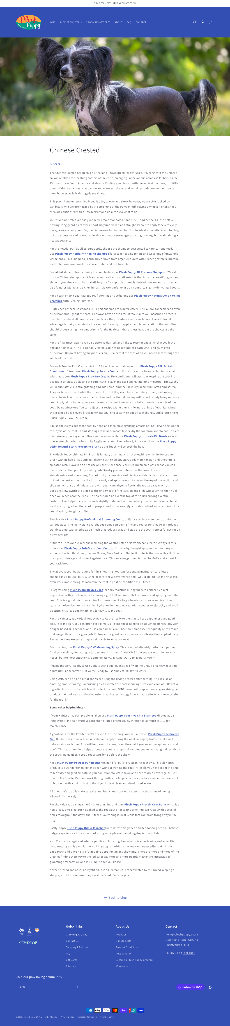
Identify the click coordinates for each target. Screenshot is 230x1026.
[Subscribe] (77, 987)
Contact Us (72, 940)
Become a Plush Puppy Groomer (134, 959)
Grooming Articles (76, 934)
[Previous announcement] (17, 3)
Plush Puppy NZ (31, 1017)
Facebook (189, 953)
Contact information (87, 1017)
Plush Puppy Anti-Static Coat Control (89, 548)
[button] (70, 22)
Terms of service (108, 1017)
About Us (121, 934)
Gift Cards (71, 959)
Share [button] (56, 163)
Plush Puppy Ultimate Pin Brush (145, 436)
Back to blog (118, 897)
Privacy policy (67, 1017)
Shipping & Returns (77, 947)
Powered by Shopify (48, 1017)
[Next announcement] (213, 3)
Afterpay (71, 966)
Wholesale (122, 966)
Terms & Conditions (127, 947)
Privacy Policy (123, 953)
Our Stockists (123, 940)
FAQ (68, 953)
